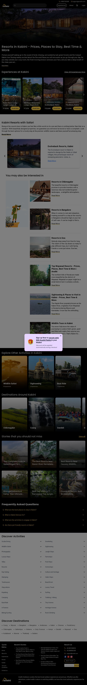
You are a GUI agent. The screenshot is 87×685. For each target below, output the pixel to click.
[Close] (61, 336)
